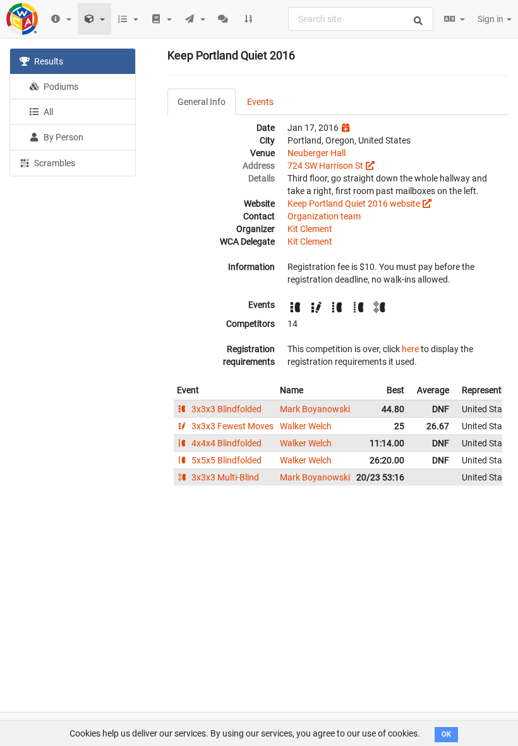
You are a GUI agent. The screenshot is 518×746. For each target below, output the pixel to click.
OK (446, 734)
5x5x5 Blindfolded (226, 460)
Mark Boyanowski (315, 409)
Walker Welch (306, 426)
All (47, 112)
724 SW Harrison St (325, 166)
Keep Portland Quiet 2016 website (353, 204)
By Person (62, 137)
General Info (202, 102)
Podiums (60, 87)
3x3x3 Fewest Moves (232, 426)
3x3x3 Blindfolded (226, 409)
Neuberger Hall (316, 153)
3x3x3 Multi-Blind (224, 477)
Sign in (491, 19)
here (410, 349)
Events (260, 102)
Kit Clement (309, 229)
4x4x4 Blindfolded (226, 443)
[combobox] (360, 19)
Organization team (324, 216)
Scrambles (53, 163)
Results (47, 61)
